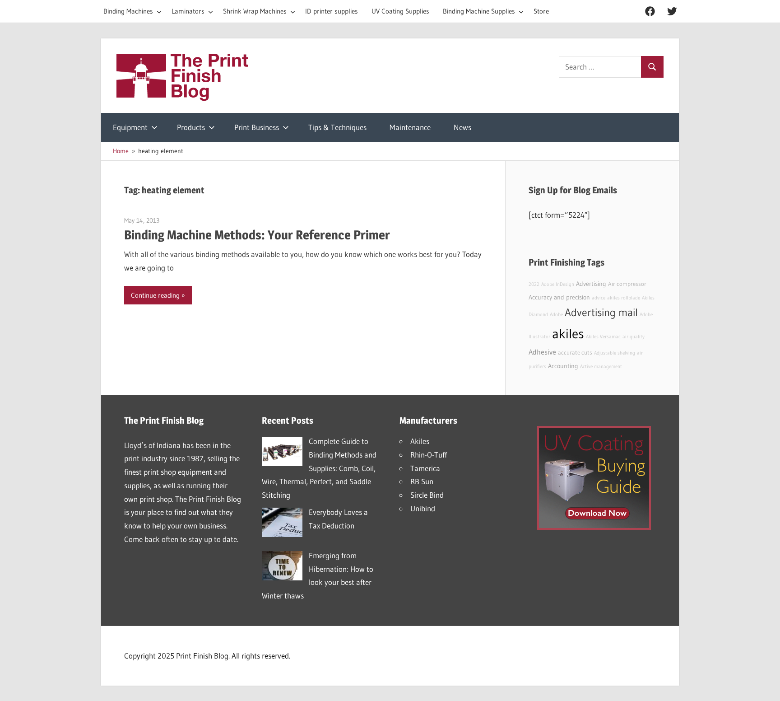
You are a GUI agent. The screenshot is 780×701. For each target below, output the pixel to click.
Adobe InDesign (557, 284)
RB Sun (421, 481)
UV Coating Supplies (400, 11)
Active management (601, 366)
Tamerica (425, 468)
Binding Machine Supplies (479, 11)
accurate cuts (575, 352)
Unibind (422, 508)
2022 (534, 284)
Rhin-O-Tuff (428, 454)
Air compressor (627, 283)
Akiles (419, 441)
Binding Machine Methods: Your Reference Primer (257, 235)
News (462, 127)
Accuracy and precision (559, 297)
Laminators (188, 11)
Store (541, 11)
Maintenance (410, 127)
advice (598, 298)
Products (191, 127)
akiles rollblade (623, 298)
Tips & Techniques (337, 127)
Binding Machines (128, 11)
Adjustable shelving (614, 353)
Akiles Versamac (603, 337)
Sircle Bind (427, 495)
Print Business (256, 127)
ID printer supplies (331, 11)
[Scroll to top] (765, 686)
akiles (568, 333)
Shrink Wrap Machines (255, 11)
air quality (633, 337)
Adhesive (542, 351)
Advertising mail (601, 312)
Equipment (130, 127)
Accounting (563, 366)
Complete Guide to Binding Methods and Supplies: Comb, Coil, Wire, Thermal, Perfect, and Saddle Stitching (319, 468)
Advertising (591, 284)
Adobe (556, 315)
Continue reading (155, 295)
